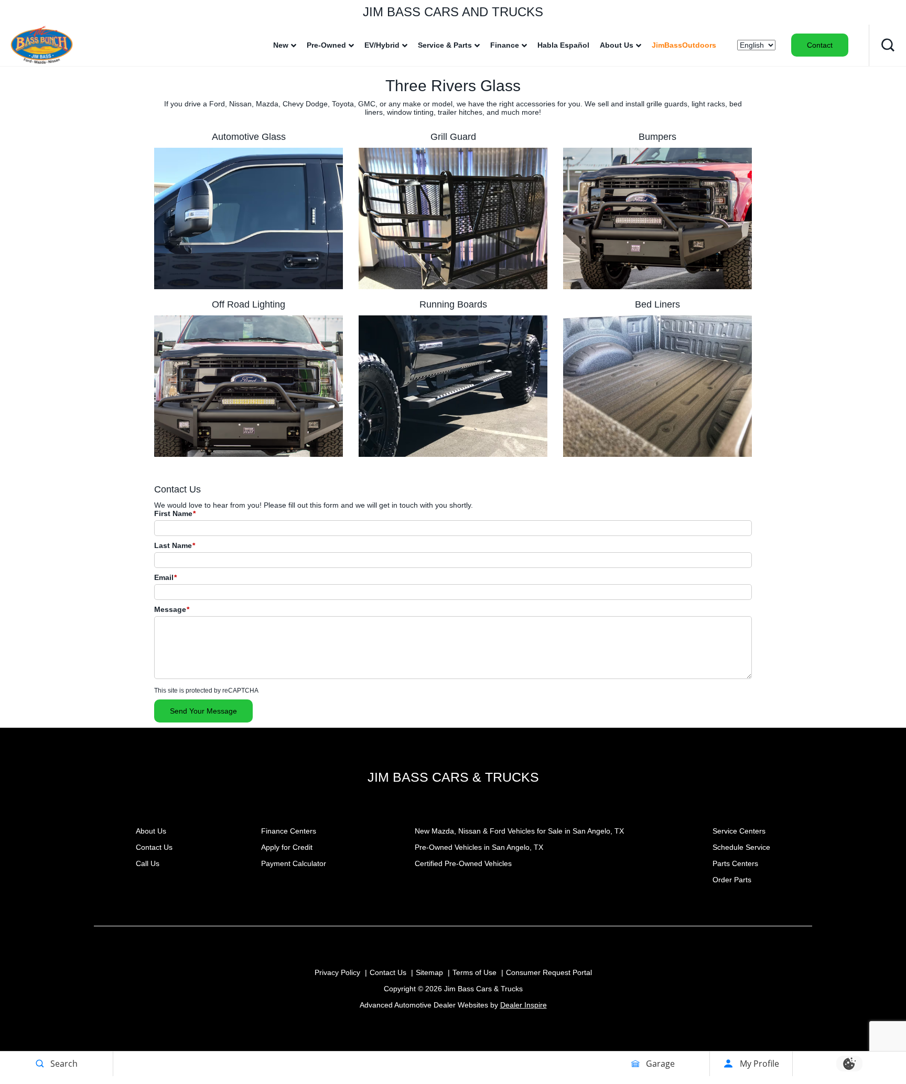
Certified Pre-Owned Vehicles (463, 863)
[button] (887, 45)
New (280, 45)
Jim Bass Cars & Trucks (453, 777)
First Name (175, 513)
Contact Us (154, 847)
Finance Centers (288, 831)
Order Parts (732, 879)
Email (165, 577)
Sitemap (429, 972)
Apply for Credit (286, 847)
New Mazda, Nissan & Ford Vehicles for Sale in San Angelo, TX (519, 831)
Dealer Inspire (523, 1005)
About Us (616, 45)
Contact (820, 45)
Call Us (147, 863)
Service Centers (739, 831)
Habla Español (563, 45)
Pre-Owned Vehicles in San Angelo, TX (479, 847)
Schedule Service (741, 847)
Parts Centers (735, 863)
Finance (504, 45)
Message (171, 609)
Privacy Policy (337, 972)
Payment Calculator (293, 863)
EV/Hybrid (382, 45)
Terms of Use (474, 972)
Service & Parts (445, 45)
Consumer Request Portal (549, 972)
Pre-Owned (326, 45)
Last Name (174, 545)
